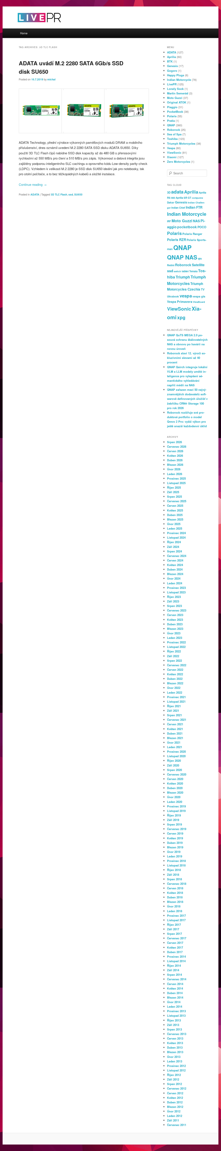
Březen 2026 (175, 465)
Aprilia (171, 57)
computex (197, 197)
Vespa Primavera (179, 301)
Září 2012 (173, 1079)
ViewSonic (174, 152)
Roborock (173, 130)
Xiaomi (172, 157)
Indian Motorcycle (179, 80)
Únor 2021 (173, 742)
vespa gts (199, 296)
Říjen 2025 (174, 487)
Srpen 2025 (174, 496)
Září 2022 (173, 656)
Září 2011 (173, 1120)
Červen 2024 (175, 560)
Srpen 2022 (174, 660)
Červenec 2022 (176, 665)
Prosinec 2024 (176, 533)
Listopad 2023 (176, 592)
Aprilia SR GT (183, 197)
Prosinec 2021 (176, 697)
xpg (181, 317)
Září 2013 (173, 1025)
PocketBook (175, 111)
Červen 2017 (175, 943)
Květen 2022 (175, 674)
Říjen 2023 (174, 597)
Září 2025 (173, 492)
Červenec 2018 (176, 884)
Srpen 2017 (174, 934)
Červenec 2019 (176, 829)
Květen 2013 (175, 1043)
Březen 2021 (175, 738)
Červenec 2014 (176, 979)
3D (168, 192)
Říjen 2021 (174, 706)
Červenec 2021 (176, 720)
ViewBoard (199, 301)
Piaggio (172, 107)
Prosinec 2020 (176, 751)
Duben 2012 (175, 1102)
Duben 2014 (175, 993)
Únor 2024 (173, 578)
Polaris (172, 116)
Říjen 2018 (174, 870)
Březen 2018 (175, 902)
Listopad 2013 (176, 1015)
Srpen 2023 (174, 606)
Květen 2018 (175, 893)
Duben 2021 (175, 733)
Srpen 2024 (174, 551)
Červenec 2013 (176, 1034)
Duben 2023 (175, 624)
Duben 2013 (175, 1047)
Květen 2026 (175, 456)
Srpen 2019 (174, 824)
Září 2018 (173, 875)
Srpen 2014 (174, 975)
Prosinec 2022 (176, 642)
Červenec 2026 (176, 446)
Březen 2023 (175, 629)
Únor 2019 (173, 852)
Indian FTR (194, 207)
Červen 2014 (175, 984)
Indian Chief (178, 207)
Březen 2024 (175, 574)
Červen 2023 (175, 615)
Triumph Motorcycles (181, 143)
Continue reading (33, 184)
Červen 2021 (175, 724)
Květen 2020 (175, 783)
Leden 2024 (174, 583)
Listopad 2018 (176, 865)
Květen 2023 (175, 620)
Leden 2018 (174, 911)
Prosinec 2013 (176, 1011)
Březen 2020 (175, 792)
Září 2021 (173, 710)
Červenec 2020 (176, 774)
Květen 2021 (175, 729)
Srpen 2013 (174, 1029)
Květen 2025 (175, 510)
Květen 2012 (175, 1098)
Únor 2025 (173, 524)
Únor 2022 (173, 688)
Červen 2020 (175, 779)
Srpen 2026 (174, 442)
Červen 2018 (175, 888)
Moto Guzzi (174, 98)
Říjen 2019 (174, 815)
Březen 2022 (175, 683)
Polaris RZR (176, 239)
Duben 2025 (175, 515)
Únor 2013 (173, 1057)
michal (51, 79)
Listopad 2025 (176, 483)
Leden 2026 (174, 474)
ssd (70, 194)
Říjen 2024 (174, 542)
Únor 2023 (173, 633)
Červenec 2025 (176, 501)
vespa (186, 295)
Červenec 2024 (176, 556)
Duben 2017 (175, 952)
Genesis (172, 66)
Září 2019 (173, 820)
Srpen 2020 (174, 770)
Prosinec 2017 (176, 915)
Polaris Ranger (192, 234)
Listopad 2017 (176, 920)
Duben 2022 (175, 679)
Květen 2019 (175, 838)
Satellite (198, 264)
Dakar (170, 202)
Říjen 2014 (174, 965)
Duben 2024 (175, 569)
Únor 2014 (173, 1002)
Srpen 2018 (174, 879)
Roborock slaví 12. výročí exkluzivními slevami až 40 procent (186, 357)
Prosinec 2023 (176, 588)
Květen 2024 (175, 565)
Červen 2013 (175, 1038)
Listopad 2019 (176, 811)
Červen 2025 (175, 506)
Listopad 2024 (176, 537)
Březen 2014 (175, 997)
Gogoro (172, 71)
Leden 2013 (174, 1061)
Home (23, 33)
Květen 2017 (175, 947)
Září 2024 (173, 547)
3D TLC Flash (59, 194)
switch (177, 271)
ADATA (34, 194)
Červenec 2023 (176, 610)
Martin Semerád (177, 93)
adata (177, 191)
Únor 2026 (173, 469)
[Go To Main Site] (32, 25)
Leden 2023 (174, 638)
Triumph (183, 277)
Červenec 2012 (176, 1088)
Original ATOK (176, 102)
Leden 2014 (174, 1006)
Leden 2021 (174, 747)
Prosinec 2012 (176, 1066)
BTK (170, 61)
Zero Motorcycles (178, 162)
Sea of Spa (174, 134)
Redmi (170, 265)
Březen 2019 (175, 847)
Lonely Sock (175, 89)
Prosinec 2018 (176, 861)
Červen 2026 (175, 451)
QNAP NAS (182, 257)
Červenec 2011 (176, 1125)
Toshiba (172, 139)
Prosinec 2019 (176, 806)
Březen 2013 (175, 1052)
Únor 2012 (173, 1111)
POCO (201, 227)
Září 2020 (173, 765)
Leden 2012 (174, 1116)
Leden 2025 (174, 528)
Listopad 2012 (176, 1070)
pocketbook (187, 226)
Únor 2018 (173, 906)
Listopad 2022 (176, 647)
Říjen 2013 (174, 1020)
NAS (196, 221)
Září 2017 (173, 929)
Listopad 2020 (176, 756)
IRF (169, 221)
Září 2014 (173, 970)
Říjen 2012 (174, 1075)
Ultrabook (173, 296)
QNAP (171, 125)
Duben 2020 (175, 788)
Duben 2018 (175, 897)
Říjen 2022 (174, 651)
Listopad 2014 (176, 961)
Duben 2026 (175, 460)
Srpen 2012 (174, 1084)
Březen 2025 (175, 519)
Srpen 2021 (174, 715)
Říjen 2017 (174, 925)
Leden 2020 (174, 802)
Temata (193, 271)
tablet (185, 271)
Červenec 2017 (176, 938)
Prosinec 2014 (176, 956)
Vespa (171, 148)
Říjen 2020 (174, 760)
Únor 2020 (173, 797)
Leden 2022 (174, 692)
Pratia (171, 121)
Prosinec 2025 (176, 478)
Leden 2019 (174, 856)
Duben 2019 (175, 843)
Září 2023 (173, 601)
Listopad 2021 (176, 701)
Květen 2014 (175, 988)
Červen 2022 (175, 670)
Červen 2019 (175, 833)
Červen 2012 (175, 1093)
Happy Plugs (175, 75)
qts (200, 258)
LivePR (172, 84)
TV (203, 289)
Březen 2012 (175, 1107)
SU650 (78, 194)
